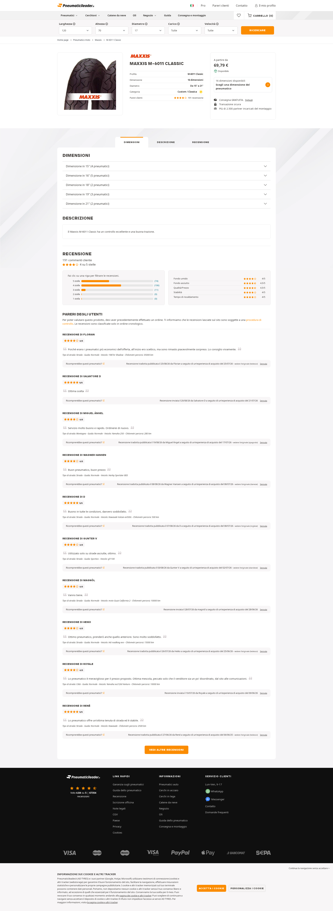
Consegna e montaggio (192, 15)
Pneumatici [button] (68, 15)
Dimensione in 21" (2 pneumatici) (87, 204)
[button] (113, 281)
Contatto (241, 5)
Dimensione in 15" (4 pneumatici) (87, 166)
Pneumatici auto (168, 784)
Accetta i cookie (211, 888)
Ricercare (257, 30)
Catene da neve (117, 15)
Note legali (119, 808)
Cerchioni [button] (91, 15)
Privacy (117, 826)
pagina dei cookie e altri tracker (135, 895)
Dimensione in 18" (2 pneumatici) (87, 185)
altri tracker (111, 902)
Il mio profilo (267, 5)
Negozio (148, 15)
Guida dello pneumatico (127, 790)
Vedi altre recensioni (166, 749)
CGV (115, 814)
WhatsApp (217, 791)
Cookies (117, 832)
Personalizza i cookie (247, 888)
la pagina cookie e (96, 902)
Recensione (200, 142)
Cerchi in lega (167, 796)
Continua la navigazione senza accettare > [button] (309, 868)
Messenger (217, 799)
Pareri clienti (220, 5)
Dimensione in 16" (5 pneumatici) (87, 175)
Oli (134, 15)
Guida (167, 15)
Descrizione (166, 142)
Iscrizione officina (123, 802)
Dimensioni (132, 142)
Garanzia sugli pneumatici (128, 784)
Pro (203, 5)
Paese (116, 820)
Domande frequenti (217, 812)
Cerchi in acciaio (168, 790)
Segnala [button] (263, 364)
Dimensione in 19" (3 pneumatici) (87, 194)
